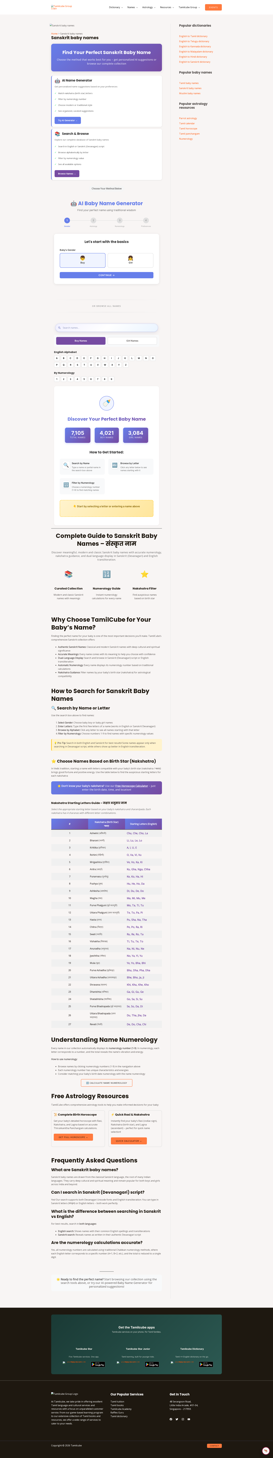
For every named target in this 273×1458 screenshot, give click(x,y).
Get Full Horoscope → (73, 1137)
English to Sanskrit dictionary (194, 61)
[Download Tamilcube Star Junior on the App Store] (129, 1364)
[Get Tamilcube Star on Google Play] (98, 1364)
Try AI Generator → (67, 120)
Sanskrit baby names (190, 88)
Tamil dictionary (119, 1416)
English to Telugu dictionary (194, 41)
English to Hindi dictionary (193, 56)
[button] (121, 7)
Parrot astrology (188, 118)
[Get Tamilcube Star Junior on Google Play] (152, 1364)
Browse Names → (67, 173)
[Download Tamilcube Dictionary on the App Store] (183, 1364)
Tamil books (117, 1405)
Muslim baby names (189, 93)
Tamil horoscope (188, 128)
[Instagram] (183, 1419)
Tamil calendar (187, 123)
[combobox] (106, 328)
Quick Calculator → (129, 1140)
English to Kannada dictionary (195, 46)
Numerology (186, 138)
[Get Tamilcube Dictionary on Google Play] (206, 1364)
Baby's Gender (68, 250)
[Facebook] (171, 1419)
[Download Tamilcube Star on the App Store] (75, 1364)
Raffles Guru (117, 1412)
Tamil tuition (117, 1401)
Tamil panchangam (189, 133)
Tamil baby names (189, 83)
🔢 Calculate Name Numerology (106, 1082)
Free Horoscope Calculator (131, 786)
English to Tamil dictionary (193, 36)
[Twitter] (177, 1419)
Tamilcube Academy (121, 1409)
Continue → (107, 275)
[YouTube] (189, 1419)
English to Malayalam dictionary (196, 51)
